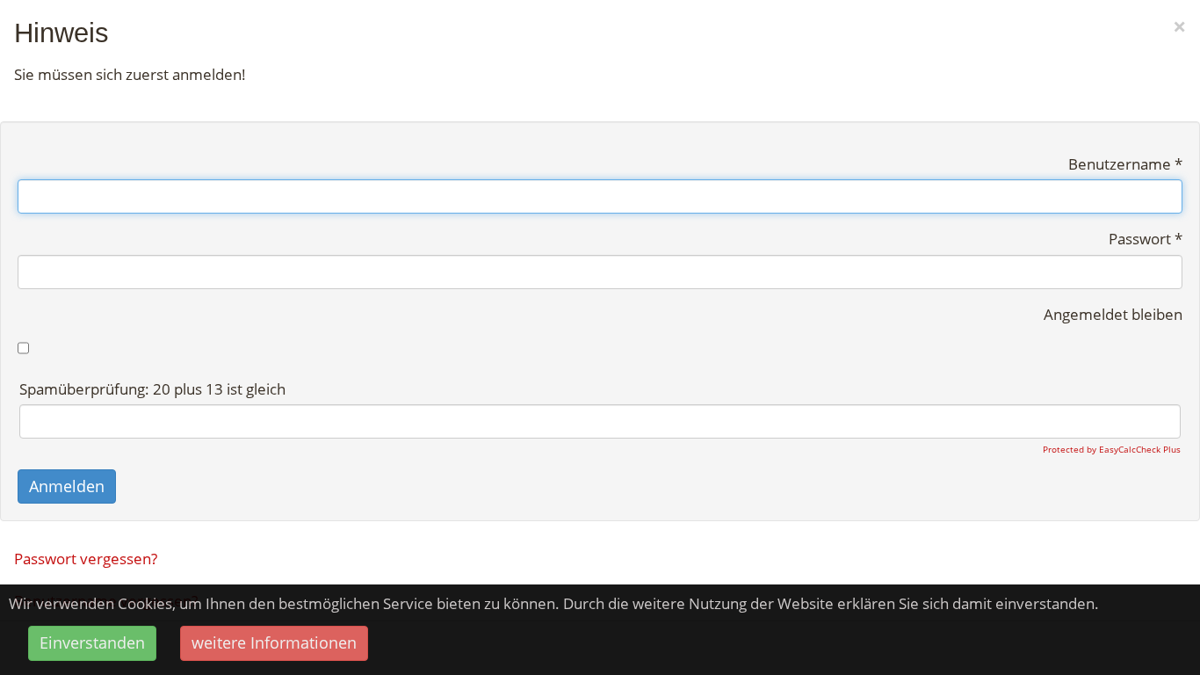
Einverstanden (92, 642)
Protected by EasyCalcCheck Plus (1112, 449)
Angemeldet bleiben (1113, 314)
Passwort (1145, 239)
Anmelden (67, 486)
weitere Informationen (274, 642)
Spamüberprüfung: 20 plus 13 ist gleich (152, 389)
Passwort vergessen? (85, 558)
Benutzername (1125, 164)
